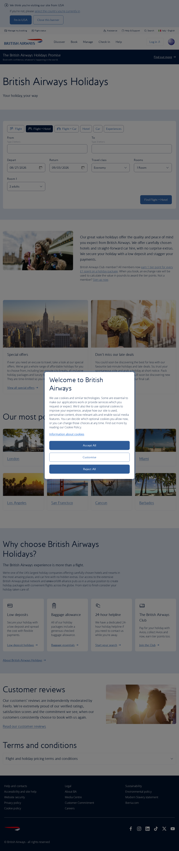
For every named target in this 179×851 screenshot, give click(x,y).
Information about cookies (66, 434)
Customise (89, 457)
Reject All (89, 469)
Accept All (89, 445)
